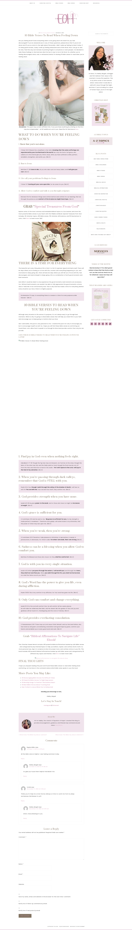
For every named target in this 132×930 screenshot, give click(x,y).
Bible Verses (43, 32)
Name (21, 864)
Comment (22, 837)
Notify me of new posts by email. (29, 910)
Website (21, 884)
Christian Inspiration (101, 194)
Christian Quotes (101, 211)
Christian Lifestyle (101, 199)
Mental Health (51, 32)
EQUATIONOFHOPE (66, 17)
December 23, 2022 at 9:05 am (39, 809)
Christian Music (101, 205)
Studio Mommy (80, 926)
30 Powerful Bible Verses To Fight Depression (37, 680)
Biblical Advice (101, 182)
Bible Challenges (101, 164)
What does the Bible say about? (101, 234)
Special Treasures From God (56, 207)
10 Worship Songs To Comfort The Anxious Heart (38, 682)
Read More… (59, 725)
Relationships (101, 228)
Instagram (48, 705)
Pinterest (55, 705)
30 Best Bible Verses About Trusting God (36, 685)
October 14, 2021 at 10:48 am (38, 766)
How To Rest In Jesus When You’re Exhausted (37, 687)
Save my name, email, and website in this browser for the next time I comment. (45, 896)
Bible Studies (101, 170)
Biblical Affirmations (101, 188)
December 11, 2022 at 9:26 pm (36, 789)
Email (21, 874)
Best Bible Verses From (101, 159)
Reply (23, 758)
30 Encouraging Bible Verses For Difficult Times (38, 678)
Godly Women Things (100, 217)
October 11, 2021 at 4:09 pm (35, 749)
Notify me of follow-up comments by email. (33, 903)
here (76, 129)
